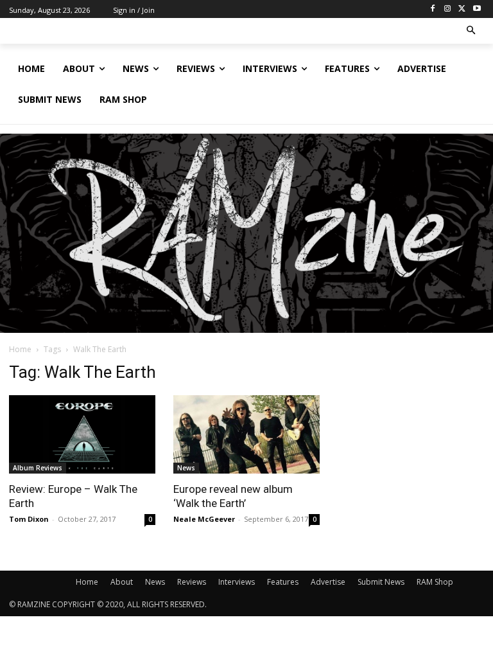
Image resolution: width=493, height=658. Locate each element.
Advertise (328, 581)
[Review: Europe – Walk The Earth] (82, 434)
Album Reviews (37, 467)
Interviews (236, 581)
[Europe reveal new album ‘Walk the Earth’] (246, 434)
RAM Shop (435, 581)
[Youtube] (476, 9)
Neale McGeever (204, 519)
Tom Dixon (29, 519)
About (121, 581)
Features (282, 581)
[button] (471, 31)
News (186, 467)
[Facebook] (433, 9)
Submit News (381, 581)
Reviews (191, 581)
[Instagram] (447, 9)
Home (20, 349)
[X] (461, 9)
